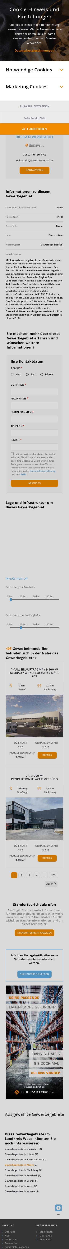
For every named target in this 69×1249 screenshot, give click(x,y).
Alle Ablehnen (34, 118)
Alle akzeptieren (34, 129)
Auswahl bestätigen (34, 106)
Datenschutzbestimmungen (34, 50)
